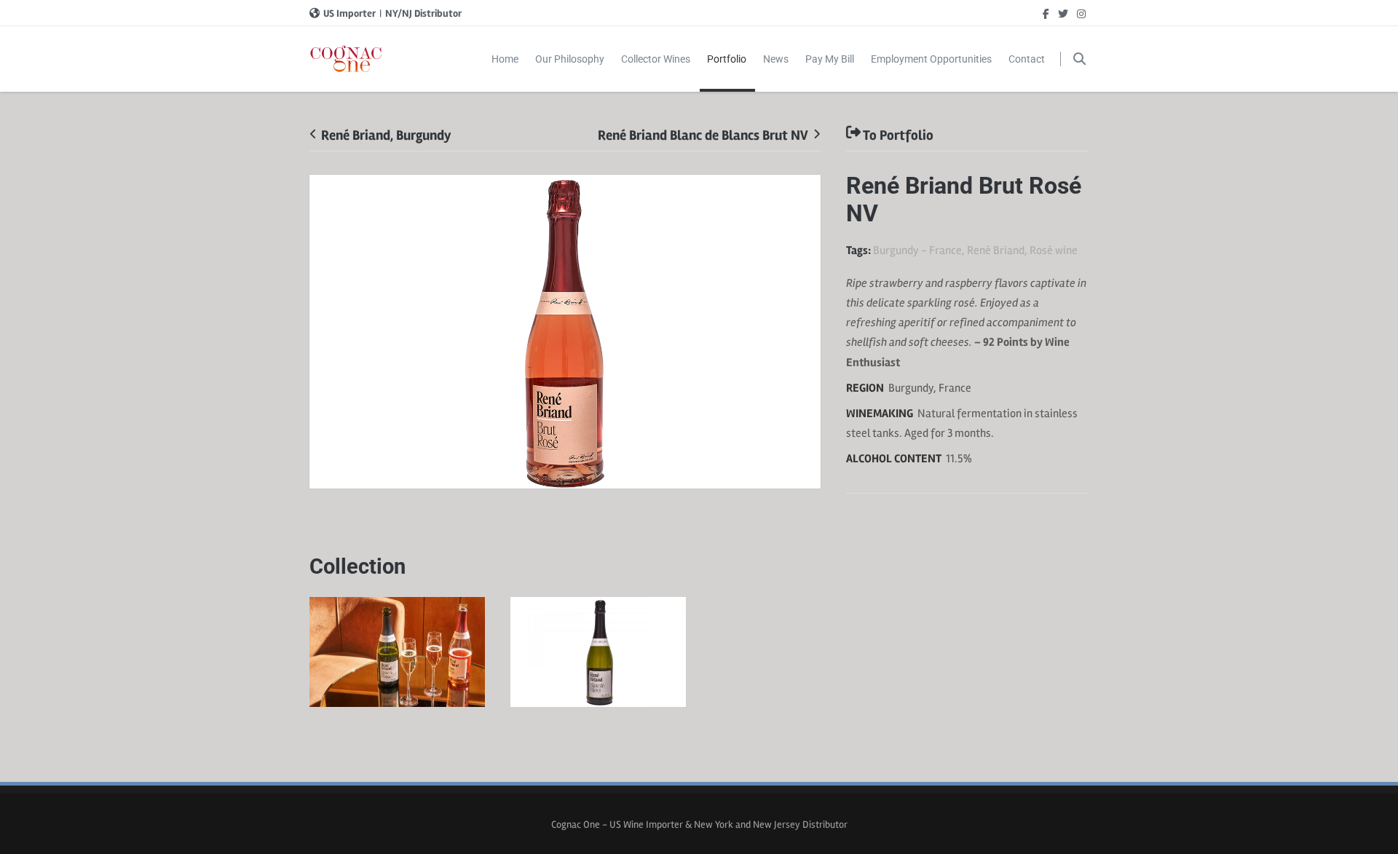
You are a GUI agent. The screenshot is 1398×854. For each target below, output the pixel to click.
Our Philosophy (569, 59)
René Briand (995, 250)
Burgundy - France (917, 250)
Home (504, 59)
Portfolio (726, 59)
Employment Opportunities (931, 59)
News (776, 59)
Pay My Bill (829, 59)
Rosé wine (1054, 250)
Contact (1026, 59)
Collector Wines (655, 59)
